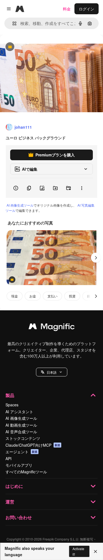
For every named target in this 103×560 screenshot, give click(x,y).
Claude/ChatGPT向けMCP (32, 445)
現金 (14, 296)
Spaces (11, 404)
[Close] (95, 551)
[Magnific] (52, 327)
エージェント (21, 451)
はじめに (14, 486)
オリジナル (37, 47)
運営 (9, 502)
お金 (32, 296)
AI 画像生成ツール (20, 205)
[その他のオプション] (81, 187)
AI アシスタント (19, 411)
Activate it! (78, 551)
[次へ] (96, 257)
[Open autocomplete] (12, 23)
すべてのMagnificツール (26, 471)
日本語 (52, 372)
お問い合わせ (18, 517)
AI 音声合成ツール (21, 431)
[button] (51, 372)
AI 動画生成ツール (21, 425)
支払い (52, 296)
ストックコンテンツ (22, 438)
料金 (67, 9)
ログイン (86, 9)
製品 (9, 395)
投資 (72, 296)
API (8, 458)
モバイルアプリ (18, 465)
